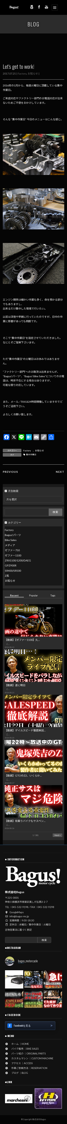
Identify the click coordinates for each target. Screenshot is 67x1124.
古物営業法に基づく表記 (18, 929)
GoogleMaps (16, 912)
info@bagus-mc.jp (19, 916)
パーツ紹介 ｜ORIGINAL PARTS (27, 1053)
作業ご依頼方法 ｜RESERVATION (28, 1068)
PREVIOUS (10, 471)
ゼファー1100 (13, 555)
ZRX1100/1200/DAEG (18, 560)
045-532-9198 (20, 907)
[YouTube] (46, 6)
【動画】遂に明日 (15, 685)
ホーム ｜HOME (19, 1043)
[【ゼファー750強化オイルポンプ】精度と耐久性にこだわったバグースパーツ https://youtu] (33, 999)
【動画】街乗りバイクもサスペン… (25, 820)
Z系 (7, 575)
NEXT (60, 471)
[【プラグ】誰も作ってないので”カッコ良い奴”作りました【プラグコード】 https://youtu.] (53, 999)
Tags (52, 595)
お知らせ (33, 73)
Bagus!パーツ (13, 535)
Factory (22, 73)
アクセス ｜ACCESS (21, 1063)
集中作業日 (31, 454)
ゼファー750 (12, 550)
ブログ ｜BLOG (18, 1072)
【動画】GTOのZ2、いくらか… (23, 775)
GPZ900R (10, 565)
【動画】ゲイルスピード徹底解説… (25, 730)
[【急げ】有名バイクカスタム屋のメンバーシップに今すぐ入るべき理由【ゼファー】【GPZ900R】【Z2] (53, 979)
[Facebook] (39, 6)
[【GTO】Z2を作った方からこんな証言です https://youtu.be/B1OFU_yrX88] (33, 979)
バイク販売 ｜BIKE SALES (24, 1048)
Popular (33, 595)
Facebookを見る (22, 1025)
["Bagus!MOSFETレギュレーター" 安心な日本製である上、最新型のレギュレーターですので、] (14, 979)
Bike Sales (11, 540)
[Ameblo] (31, 6)
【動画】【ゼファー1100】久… (22, 639)
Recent (14, 595)
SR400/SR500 (13, 570)
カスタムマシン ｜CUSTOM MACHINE (31, 1058)
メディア (10, 545)
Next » (57, 835)
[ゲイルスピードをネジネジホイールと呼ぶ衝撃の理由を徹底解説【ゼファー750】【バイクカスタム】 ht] (14, 999)
